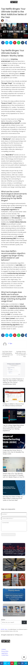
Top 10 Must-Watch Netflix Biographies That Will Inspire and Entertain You (7, 354)
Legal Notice (4, 653)
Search (3, 619)
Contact (3, 649)
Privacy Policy (4, 651)
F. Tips (6, 20)
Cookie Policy (4, 655)
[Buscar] (24, 622)
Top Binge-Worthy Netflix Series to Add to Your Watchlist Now (20, 354)
